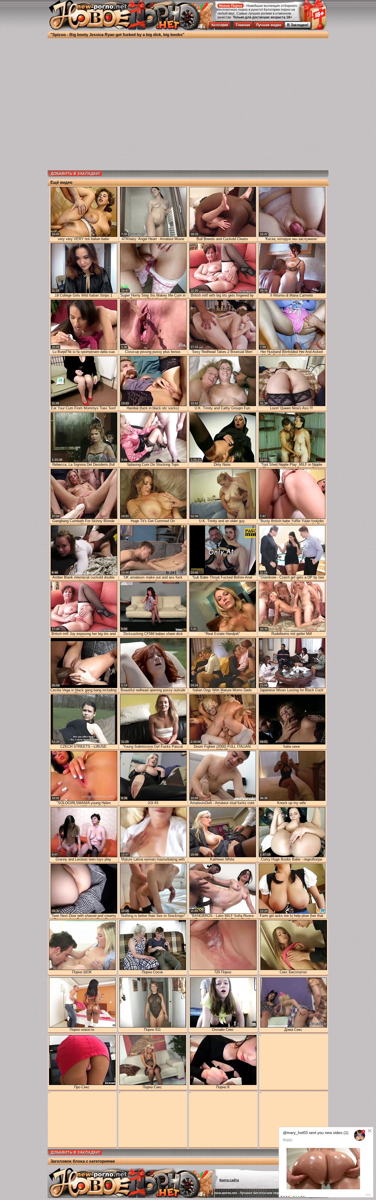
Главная (243, 25)
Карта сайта (229, 1180)
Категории (219, 25)
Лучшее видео (268, 25)
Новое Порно (230, 6)
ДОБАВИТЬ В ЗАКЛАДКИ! (75, 173)
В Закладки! (297, 25)
